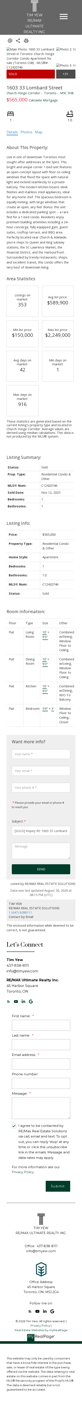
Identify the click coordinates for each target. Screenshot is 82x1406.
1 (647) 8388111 (20, 912)
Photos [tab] (26, 132)
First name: (21, 1016)
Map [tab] (38, 132)
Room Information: (26, 611)
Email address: (24, 1055)
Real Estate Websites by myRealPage (41, 1330)
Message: (20, 1093)
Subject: (17, 821)
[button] (8, 1001)
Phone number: (25, 1074)
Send (41, 869)
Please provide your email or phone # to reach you (38, 805)
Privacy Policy (23, 1172)
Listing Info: (18, 523)
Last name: (21, 1035)
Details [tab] (12, 132)
